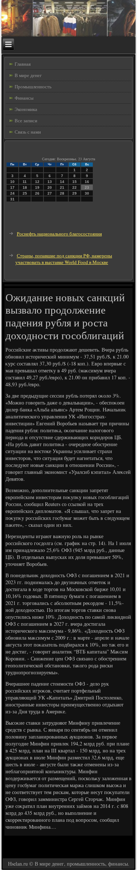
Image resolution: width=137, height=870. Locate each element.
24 (12, 193)
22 (74, 187)
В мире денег (28, 75)
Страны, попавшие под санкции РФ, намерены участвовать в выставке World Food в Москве (63, 259)
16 (87, 182)
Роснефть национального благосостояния (59, 233)
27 (49, 193)
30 (87, 193)
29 (74, 193)
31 (12, 199)
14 (62, 182)
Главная (23, 64)
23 (87, 187)
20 (49, 187)
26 (37, 193)
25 (25, 193)
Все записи (26, 120)
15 (74, 182)
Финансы (24, 98)
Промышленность (33, 86)
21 (62, 187)
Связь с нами (28, 132)
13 (49, 182)
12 (37, 182)
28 (62, 193)
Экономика (26, 109)
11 (25, 182)
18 (25, 187)
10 (12, 182)
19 (37, 187)
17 (12, 187)
